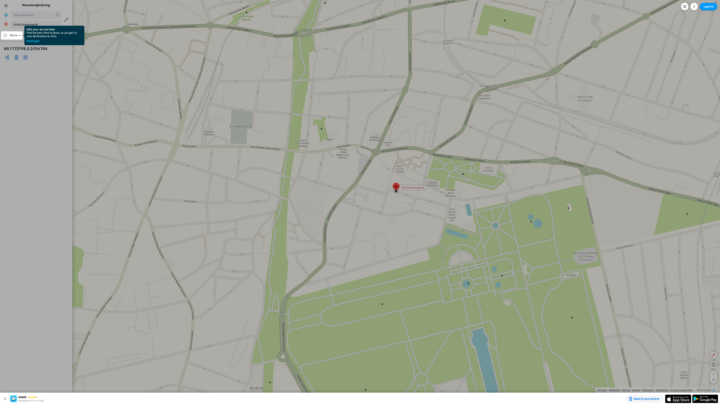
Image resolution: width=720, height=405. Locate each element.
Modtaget (33, 41)
